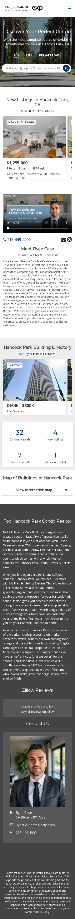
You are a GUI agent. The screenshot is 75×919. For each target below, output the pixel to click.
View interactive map (34, 490)
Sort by (24, 354)
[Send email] (63, 239)
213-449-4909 (18, 239)
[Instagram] (69, 239)
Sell (29, 55)
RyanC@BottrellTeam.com (35, 825)
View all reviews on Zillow (37, 712)
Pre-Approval (50, 55)
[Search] (66, 68)
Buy (16, 55)
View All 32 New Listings (37, 111)
